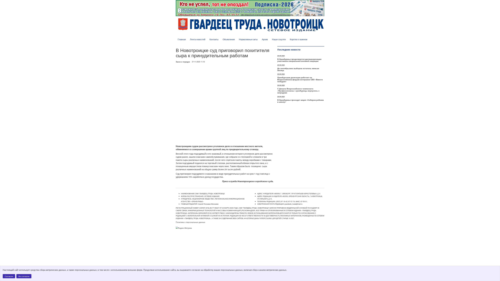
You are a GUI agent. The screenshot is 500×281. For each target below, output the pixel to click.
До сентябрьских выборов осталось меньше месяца (298, 69)
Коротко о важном (298, 39)
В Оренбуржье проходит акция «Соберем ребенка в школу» (300, 101)
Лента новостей (197, 39)
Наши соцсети (279, 39)
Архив (265, 39)
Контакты (214, 39)
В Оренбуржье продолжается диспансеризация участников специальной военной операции (299, 60)
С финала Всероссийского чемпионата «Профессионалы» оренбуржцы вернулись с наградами (298, 90)
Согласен (9, 276)
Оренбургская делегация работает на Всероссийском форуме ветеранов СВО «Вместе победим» (300, 79)
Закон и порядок (183, 61)
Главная (182, 39)
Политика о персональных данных (190, 222)
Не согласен (23, 276)
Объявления (229, 39)
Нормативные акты (248, 39)
